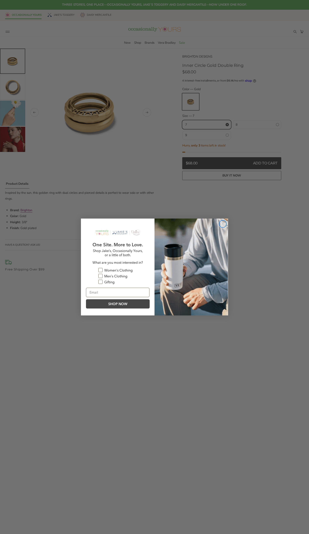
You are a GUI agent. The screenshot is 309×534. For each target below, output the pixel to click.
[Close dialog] (222, 224)
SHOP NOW (117, 304)
